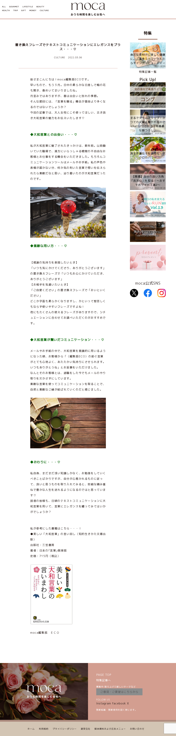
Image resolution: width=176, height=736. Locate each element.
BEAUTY (40, 7)
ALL (4, 7)
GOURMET (14, 7)
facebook (119, 703)
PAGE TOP (103, 675)
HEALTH (6, 10)
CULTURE (44, 10)
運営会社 (85, 728)
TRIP (15, 10)
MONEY (32, 10)
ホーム (31, 728)
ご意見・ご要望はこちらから (119, 692)
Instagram (103, 703)
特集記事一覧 (148, 72)
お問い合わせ (137, 728)
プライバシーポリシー (65, 728)
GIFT (23, 10)
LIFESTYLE (28, 7)
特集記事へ (103, 680)
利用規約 (43, 728)
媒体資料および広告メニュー (110, 728)
